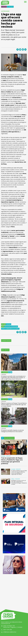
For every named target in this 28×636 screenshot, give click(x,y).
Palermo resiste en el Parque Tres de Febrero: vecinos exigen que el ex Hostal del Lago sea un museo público (14, 404)
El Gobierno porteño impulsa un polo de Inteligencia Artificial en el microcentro (12, 430)
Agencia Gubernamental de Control (10, 328)
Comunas (3, 6)
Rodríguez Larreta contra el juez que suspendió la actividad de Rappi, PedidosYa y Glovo (19, 482)
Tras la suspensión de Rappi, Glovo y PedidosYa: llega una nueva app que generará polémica (12, 461)
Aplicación (7, 326)
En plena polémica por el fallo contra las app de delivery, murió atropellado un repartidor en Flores (19, 472)
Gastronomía (14, 326)
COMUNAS (3, 374)
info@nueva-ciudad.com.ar (9, 632)
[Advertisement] (14, 590)
